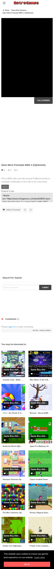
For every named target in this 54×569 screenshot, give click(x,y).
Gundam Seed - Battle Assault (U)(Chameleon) (21, 380)
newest (42, 330)
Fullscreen (43, 100)
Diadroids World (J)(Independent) (16, 446)
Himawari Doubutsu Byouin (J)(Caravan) (19, 479)
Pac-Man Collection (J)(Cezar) (15, 513)
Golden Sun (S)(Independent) (14, 546)
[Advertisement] (27, 133)
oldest (48, 330)
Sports (5, 187)
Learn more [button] (39, 557)
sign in (11, 327)
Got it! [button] (27, 564)
